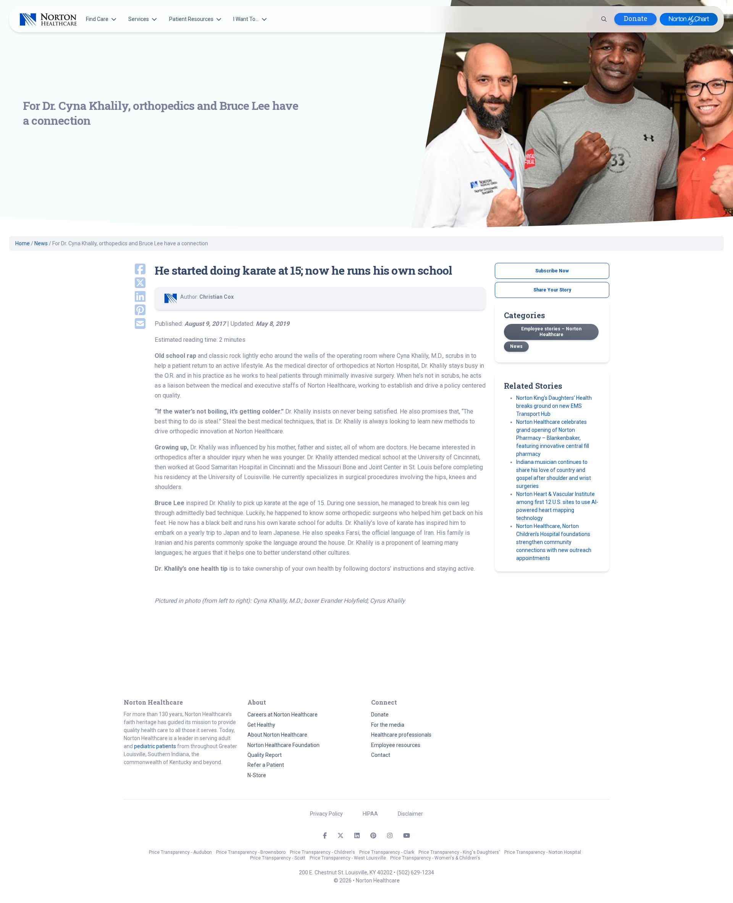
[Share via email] (134, 324)
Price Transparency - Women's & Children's (435, 858)
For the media (387, 725)
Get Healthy (261, 725)
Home (22, 243)
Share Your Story (552, 290)
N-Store (256, 775)
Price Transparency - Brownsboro (251, 852)
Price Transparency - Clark (386, 852)
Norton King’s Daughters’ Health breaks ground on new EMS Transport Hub (554, 406)
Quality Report (264, 755)
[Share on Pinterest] (134, 310)
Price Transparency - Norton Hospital (542, 852)
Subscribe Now (552, 271)
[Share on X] (134, 283)
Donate (635, 18)
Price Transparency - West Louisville (348, 858)
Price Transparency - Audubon (180, 852)
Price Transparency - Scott (277, 858)
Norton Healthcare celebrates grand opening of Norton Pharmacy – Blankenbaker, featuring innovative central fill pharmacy (552, 438)
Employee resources (395, 745)
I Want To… (246, 19)
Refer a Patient (265, 765)
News (41, 243)
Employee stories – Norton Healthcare (551, 331)
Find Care (97, 19)
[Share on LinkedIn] (134, 297)
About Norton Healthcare (277, 735)
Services (138, 19)
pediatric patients (155, 746)
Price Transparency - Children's (322, 852)
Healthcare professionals (401, 735)
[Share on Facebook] (134, 270)
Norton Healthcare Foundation (283, 745)
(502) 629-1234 (415, 872)
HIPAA (370, 814)
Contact (380, 755)
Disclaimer (410, 814)
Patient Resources (191, 19)
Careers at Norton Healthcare (282, 714)
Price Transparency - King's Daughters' (459, 852)
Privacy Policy (326, 814)
